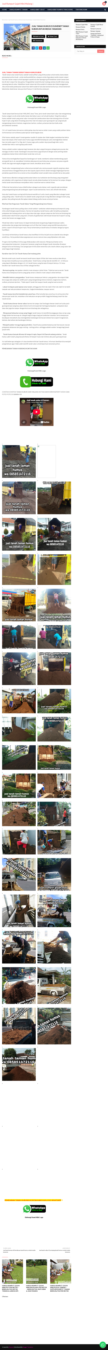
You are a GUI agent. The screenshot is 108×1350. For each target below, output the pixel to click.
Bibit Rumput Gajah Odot (82, 32)
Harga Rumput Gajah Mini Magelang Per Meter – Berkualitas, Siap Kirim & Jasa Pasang (36, 1288)
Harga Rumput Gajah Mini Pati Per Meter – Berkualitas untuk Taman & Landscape (11, 1288)
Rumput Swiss (80, 29)
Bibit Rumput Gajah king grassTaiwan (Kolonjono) (82, 37)
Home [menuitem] (4, 9)
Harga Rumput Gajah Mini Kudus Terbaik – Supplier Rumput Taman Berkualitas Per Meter (60, 1288)
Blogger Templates (28, 1347)
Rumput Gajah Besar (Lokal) (97, 25)
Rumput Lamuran (96, 29)
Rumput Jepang (95, 31)
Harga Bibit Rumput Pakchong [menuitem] (60, 9)
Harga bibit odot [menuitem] (37, 9)
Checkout (38, 40)
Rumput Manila (80, 27)
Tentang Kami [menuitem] (81, 9)
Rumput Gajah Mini (82, 24)
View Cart (53, 36)
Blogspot (11, 1347)
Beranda (4, 20)
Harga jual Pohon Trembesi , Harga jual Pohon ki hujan (97, 35)
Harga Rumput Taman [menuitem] (18, 9)
